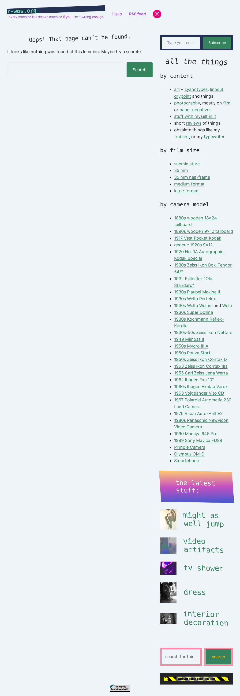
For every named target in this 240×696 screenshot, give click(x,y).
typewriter (214, 136)
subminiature (187, 163)
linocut (216, 89)
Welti (227, 305)
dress (194, 592)
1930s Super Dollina (193, 312)
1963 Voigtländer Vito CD (199, 393)
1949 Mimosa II (189, 339)
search (218, 656)
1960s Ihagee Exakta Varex (201, 386)
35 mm (181, 170)
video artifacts (203, 546)
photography (187, 102)
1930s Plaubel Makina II (197, 291)
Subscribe (217, 42)
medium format (189, 183)
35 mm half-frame (192, 177)
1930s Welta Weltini (193, 305)
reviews (193, 123)
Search (139, 69)
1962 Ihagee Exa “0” (194, 379)
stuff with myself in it (195, 116)
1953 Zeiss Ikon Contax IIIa (201, 366)
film (226, 102)
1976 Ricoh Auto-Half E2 (198, 413)
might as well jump (203, 520)
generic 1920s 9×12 (193, 244)
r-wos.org (22, 11)
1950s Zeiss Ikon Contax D (200, 359)
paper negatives (195, 109)
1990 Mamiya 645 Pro (196, 433)
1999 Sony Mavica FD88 (198, 440)
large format (186, 190)
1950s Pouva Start (192, 352)
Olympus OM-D (189, 454)
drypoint (182, 96)
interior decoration (206, 618)
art (177, 89)
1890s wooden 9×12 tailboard (203, 231)
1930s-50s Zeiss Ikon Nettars (203, 332)
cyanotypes (196, 89)
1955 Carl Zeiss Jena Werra (201, 372)
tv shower (203, 568)
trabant (181, 136)
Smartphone (186, 460)
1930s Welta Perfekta (195, 298)
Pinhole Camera (189, 447)
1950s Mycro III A (191, 346)
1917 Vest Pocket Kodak (197, 238)
